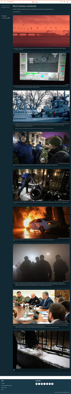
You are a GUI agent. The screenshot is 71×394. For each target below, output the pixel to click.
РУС (61, 1)
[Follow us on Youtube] (42, 384)
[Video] (67, 2)
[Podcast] (52, 384)
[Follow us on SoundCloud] (44, 384)
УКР (64, 1)
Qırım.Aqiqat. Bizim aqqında (6, 385)
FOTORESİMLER (10, 1)
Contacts (3, 383)
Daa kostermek (16, 11)
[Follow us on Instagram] (47, 384)
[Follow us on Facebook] (37, 384)
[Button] (4, 16)
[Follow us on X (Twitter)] (39, 384)
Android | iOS (4, 387)
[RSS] (50, 384)
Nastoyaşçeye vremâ (5, 7)
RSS (2, 389)
